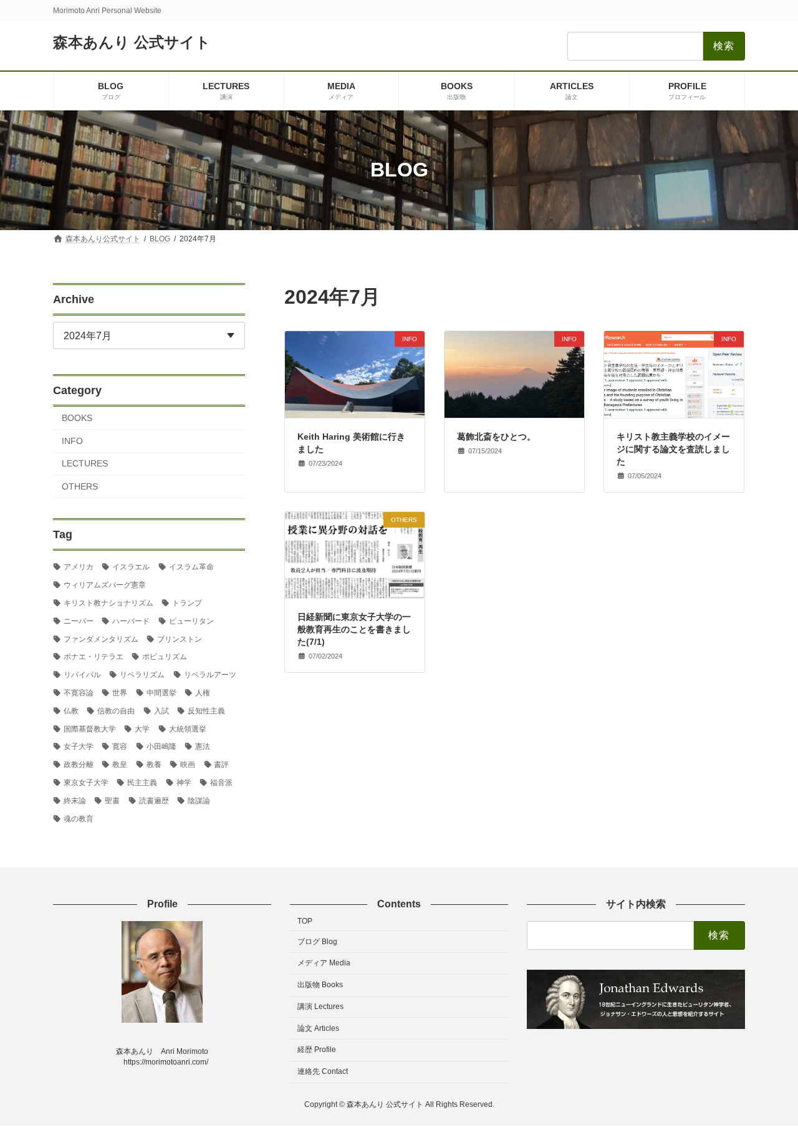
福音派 (221, 782)
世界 (119, 692)
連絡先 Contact (322, 1071)
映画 (187, 764)
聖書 (112, 800)
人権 (202, 692)
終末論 (75, 800)
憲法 (202, 746)
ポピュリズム (164, 656)
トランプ (187, 603)
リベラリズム (142, 674)
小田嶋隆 (161, 746)
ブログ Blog (317, 941)
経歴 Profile (316, 1049)
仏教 (71, 710)
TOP (304, 921)
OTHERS (80, 486)
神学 (183, 782)
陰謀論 (199, 800)
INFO (72, 440)
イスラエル (131, 567)
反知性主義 (206, 710)
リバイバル (82, 674)
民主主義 (142, 782)
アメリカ (79, 567)
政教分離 (79, 764)
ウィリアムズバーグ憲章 (105, 585)
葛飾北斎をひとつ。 (496, 437)
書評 (221, 764)
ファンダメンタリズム (101, 638)
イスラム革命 (191, 567)
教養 (154, 764)
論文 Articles (318, 1028)
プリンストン (179, 638)
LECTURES (85, 463)
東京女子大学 (86, 782)
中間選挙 (161, 692)
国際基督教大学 (90, 728)
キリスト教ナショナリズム (108, 603)
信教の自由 (116, 710)
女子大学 (79, 746)
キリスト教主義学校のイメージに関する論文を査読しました (673, 449)
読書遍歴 (154, 800)
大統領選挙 (187, 728)
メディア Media (323, 963)
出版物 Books (320, 984)
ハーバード (131, 620)
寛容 (119, 746)
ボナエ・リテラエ (93, 656)
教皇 (119, 764)
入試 (161, 710)
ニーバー (79, 620)
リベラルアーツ (210, 674)
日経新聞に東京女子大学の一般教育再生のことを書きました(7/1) (354, 629)
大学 (142, 728)
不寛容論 (79, 692)
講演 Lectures (320, 1006)
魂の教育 (79, 818)
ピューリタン (191, 620)
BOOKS (77, 418)
